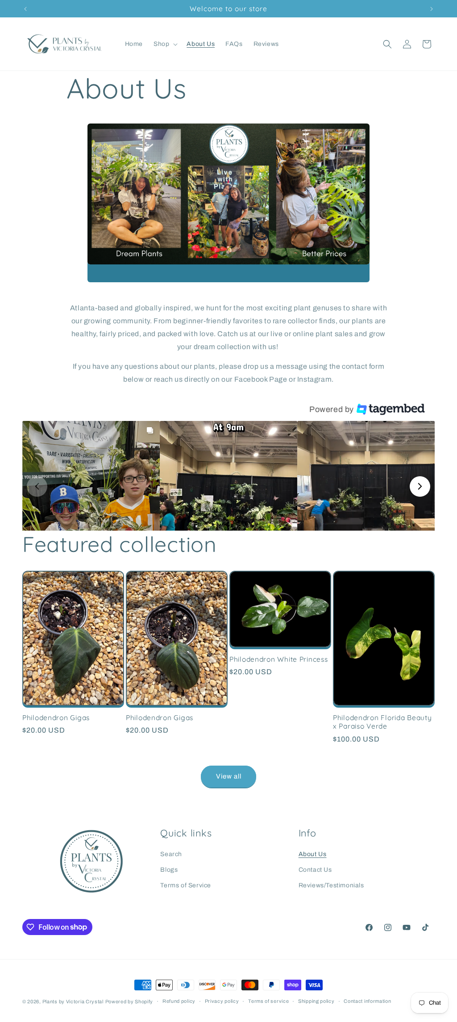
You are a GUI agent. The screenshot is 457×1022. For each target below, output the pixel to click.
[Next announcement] (431, 8)
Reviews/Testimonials (331, 885)
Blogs (169, 869)
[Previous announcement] (25, 8)
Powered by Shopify (129, 1001)
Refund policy (178, 1001)
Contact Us (315, 869)
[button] (164, 44)
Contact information (367, 1001)
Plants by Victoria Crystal (73, 1001)
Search (171, 854)
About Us (313, 854)
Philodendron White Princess (278, 659)
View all (228, 776)
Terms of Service (185, 885)
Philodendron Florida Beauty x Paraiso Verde (382, 721)
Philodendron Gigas (56, 717)
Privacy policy (222, 1001)
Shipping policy (316, 1001)
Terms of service (268, 1001)
